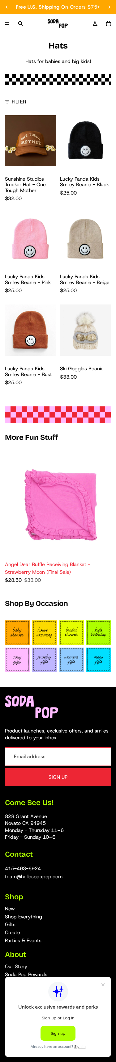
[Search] (20, 23)
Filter (19, 102)
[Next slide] (109, 7)
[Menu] (7, 23)
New (10, 909)
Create (12, 932)
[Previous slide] (7, 7)
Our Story (16, 966)
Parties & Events (23, 940)
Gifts (10, 924)
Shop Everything (23, 916)
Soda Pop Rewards (26, 974)
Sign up (58, 777)
